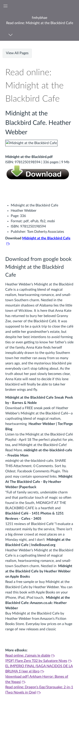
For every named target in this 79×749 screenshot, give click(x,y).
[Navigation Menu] (11, 35)
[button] (39, 20)
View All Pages (17, 53)
